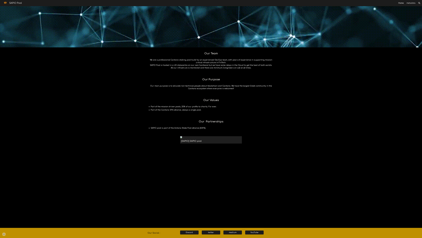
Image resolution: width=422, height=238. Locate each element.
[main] (211, 53)
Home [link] (401, 3)
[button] (419, 3)
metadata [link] (411, 3)
